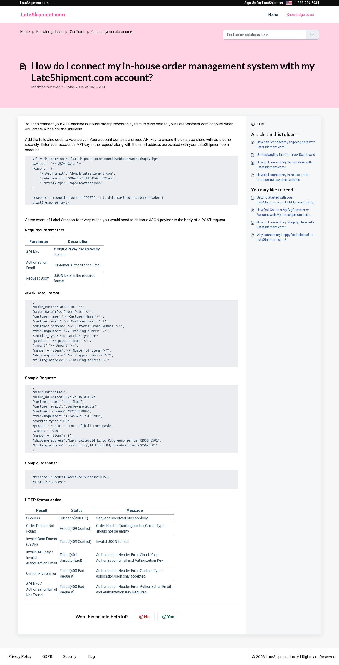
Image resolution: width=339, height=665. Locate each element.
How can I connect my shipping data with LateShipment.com (286, 144)
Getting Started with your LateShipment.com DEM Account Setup (285, 200)
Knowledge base (300, 14)
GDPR (47, 656)
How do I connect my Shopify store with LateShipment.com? (285, 224)
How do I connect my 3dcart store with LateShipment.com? (284, 164)
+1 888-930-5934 (306, 3)
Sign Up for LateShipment (263, 3)
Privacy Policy (19, 656)
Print (260, 124)
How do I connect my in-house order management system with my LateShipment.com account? (283, 177)
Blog (91, 656)
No (147, 616)
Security (69, 656)
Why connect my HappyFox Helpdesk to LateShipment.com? (285, 237)
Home (273, 14)
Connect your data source (111, 32)
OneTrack (77, 32)
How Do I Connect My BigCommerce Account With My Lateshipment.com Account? (283, 212)
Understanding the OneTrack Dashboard (286, 154)
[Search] (312, 35)
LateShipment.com (34, 3)
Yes (170, 616)
